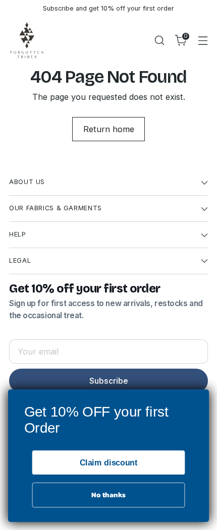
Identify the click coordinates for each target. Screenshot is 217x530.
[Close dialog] (201, 398)
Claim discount (109, 462)
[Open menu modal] (202, 40)
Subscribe (108, 381)
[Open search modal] (159, 40)
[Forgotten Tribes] (26, 40)
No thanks (108, 495)
